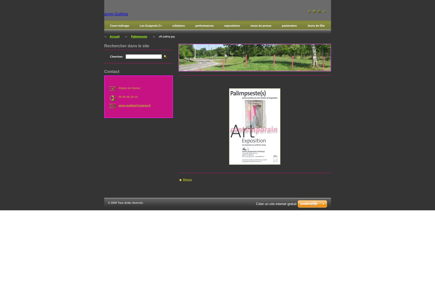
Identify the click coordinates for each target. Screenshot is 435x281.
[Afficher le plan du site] (314, 11)
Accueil (115, 36)
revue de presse (260, 25)
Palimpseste (139, 36)
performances (204, 25)
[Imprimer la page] (319, 11)
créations (178, 25)
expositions (232, 25)
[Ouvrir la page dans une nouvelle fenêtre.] (254, 126)
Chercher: (116, 56)
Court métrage (119, 25)
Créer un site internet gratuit (276, 204)
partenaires (289, 25)
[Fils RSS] (324, 11)
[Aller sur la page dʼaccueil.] (309, 11)
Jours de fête (316, 25)
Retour (187, 179)
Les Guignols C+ (151, 25)
